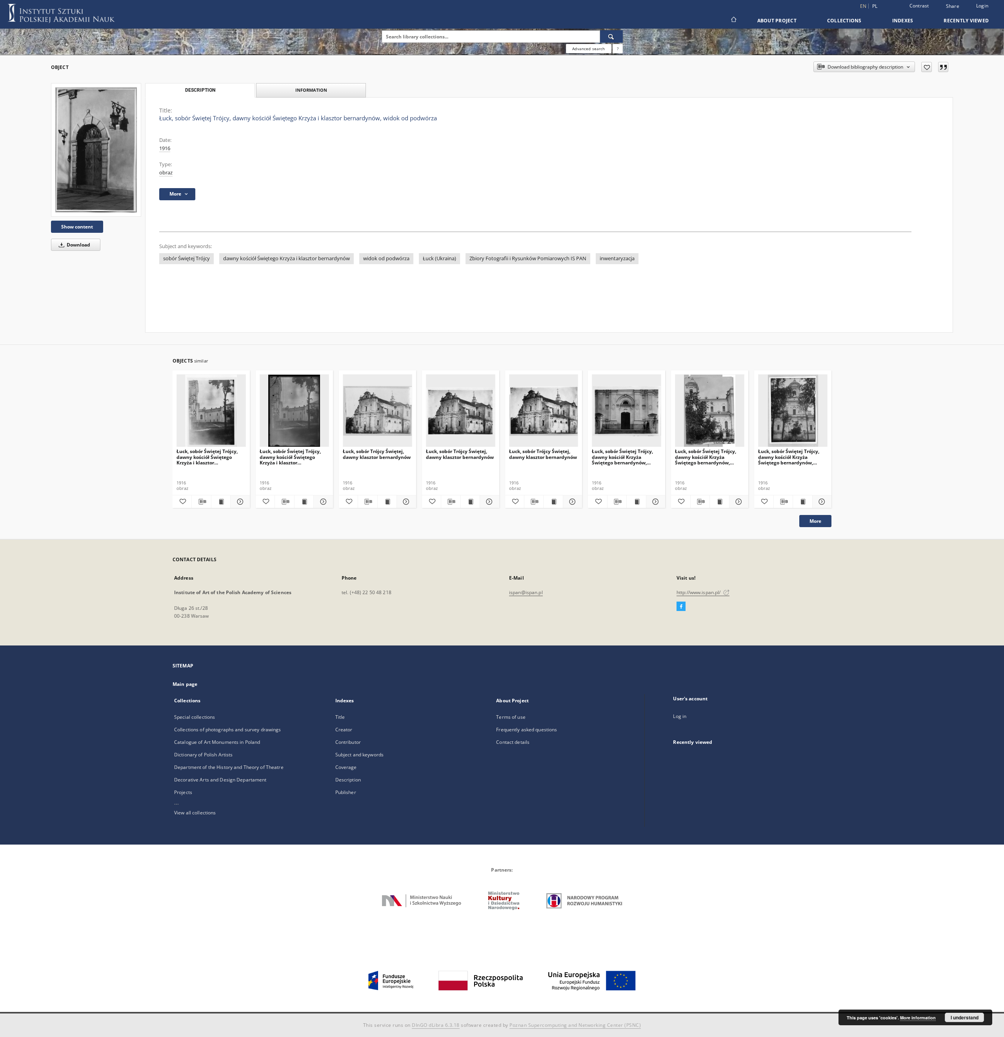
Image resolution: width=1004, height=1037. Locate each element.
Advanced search (588, 48)
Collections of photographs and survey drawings (227, 729)
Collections (844, 20)
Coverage (346, 767)
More (815, 521)
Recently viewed (966, 20)
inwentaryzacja (617, 258)
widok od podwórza (386, 258)
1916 (164, 148)
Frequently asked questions (526, 729)
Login (982, 5)
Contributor (348, 742)
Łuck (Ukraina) (439, 258)
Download (77, 244)
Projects (183, 792)
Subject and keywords (359, 754)
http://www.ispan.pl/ (699, 592)
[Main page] (733, 20)
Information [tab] (311, 90)
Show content (77, 226)
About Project (777, 20)
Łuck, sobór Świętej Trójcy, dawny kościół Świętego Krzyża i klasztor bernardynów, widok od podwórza (207, 457)
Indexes (902, 20)
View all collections (195, 812)
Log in (679, 716)
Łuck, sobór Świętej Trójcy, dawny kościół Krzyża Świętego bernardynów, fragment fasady (622, 457)
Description (348, 779)
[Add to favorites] (926, 67)
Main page (185, 684)
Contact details (512, 742)
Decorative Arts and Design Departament (220, 779)
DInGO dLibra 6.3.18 (436, 1025)
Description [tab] (200, 90)
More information (918, 1018)
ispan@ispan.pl (526, 592)
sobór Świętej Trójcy (186, 258)
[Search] (611, 36)
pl (875, 6)
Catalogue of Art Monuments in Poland (217, 742)
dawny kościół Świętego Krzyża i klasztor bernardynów (286, 258)
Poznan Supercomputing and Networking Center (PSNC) (575, 1025)
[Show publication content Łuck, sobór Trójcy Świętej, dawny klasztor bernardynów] (387, 502)
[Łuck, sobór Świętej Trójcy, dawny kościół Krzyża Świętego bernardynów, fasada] (792, 411)
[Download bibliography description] (201, 502)
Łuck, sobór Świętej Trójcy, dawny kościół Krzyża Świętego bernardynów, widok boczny (705, 457)
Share (952, 6)
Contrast (919, 5)
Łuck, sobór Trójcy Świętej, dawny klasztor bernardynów (377, 454)
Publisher (345, 792)
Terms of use (510, 717)
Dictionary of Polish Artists (203, 754)
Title (340, 717)
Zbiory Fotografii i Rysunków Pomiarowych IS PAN (527, 258)
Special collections (194, 717)
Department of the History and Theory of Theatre (229, 767)
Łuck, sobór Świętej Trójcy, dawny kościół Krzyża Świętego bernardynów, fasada (788, 457)
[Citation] (943, 67)
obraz (166, 172)
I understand (965, 1017)
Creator (344, 729)
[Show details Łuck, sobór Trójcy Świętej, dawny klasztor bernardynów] (405, 502)
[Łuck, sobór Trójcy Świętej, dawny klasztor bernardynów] (377, 411)
